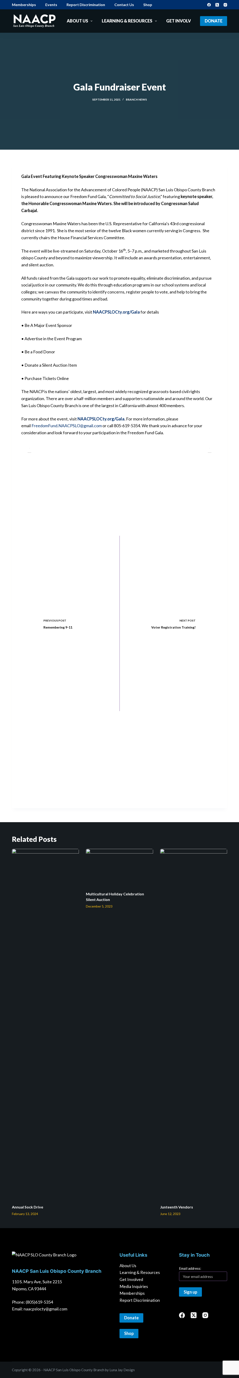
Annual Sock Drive (27, 1207)
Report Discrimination (86, 4)
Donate (213, 20)
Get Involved (181, 20)
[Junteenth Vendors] (193, 1024)
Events (51, 4)
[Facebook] (209, 5)
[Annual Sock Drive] (45, 1024)
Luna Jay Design (122, 1370)
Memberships (24, 4)
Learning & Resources (127, 20)
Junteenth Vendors (176, 1207)
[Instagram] (225, 5)
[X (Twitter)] (217, 5)
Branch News (136, 99)
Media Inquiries (134, 1286)
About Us (77, 20)
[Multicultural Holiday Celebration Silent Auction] (119, 868)
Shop (147, 4)
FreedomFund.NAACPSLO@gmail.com (67, 425)
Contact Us (124, 4)
